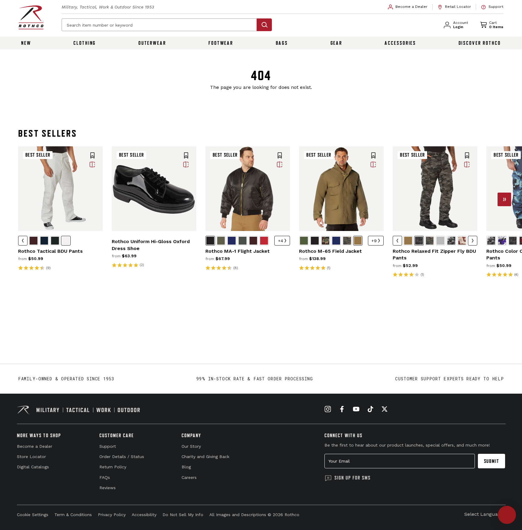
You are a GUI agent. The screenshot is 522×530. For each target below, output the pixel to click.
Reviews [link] (107, 487)
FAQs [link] (104, 477)
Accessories (400, 43)
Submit (491, 461)
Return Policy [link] (112, 466)
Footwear (220, 43)
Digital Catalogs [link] (33, 466)
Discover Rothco (480, 43)
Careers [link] (189, 477)
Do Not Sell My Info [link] (183, 514)
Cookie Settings (32, 514)
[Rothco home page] (31, 17)
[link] (408, 7)
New (26, 43)
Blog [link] (186, 466)
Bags (282, 43)
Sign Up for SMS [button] (352, 477)
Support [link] (107, 446)
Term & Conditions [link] (73, 514)
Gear (336, 43)
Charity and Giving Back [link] (205, 456)
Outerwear (152, 43)
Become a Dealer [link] (34, 446)
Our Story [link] (191, 446)
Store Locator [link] (31, 456)
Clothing (84, 43)
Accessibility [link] (144, 514)
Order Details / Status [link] (121, 456)
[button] (92, 156)
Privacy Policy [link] (112, 514)
